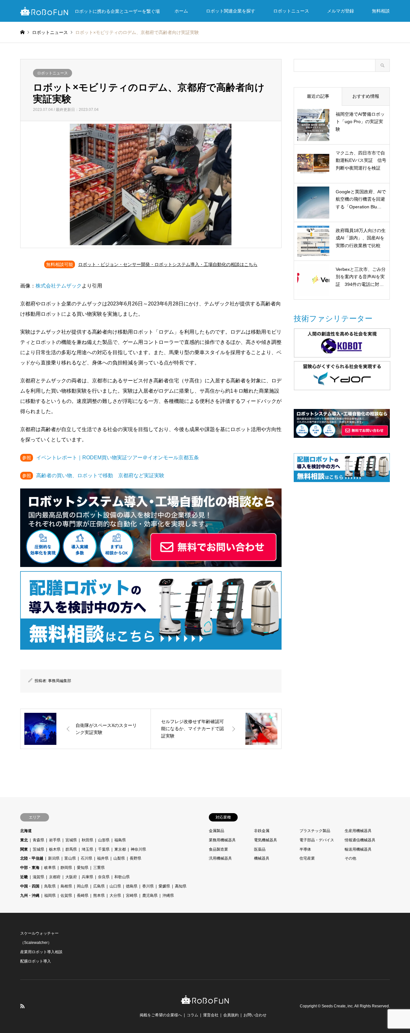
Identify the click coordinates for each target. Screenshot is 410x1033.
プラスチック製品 (314, 831)
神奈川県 (138, 849)
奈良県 (104, 877)
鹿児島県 (150, 895)
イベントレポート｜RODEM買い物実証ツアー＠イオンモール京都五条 (117, 457)
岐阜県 (50, 867)
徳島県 (131, 886)
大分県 (115, 895)
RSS (22, 1006)
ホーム (181, 10)
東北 (24, 840)
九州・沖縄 (29, 895)
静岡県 (66, 867)
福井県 (103, 858)
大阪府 (71, 877)
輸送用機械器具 (358, 849)
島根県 (66, 886)
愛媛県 (164, 886)
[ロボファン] (205, 1000)
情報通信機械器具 (360, 840)
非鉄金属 (261, 831)
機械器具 (261, 858)
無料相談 (381, 10)
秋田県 (87, 840)
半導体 (305, 849)
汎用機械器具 (220, 858)
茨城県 (38, 849)
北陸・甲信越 (31, 858)
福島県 (120, 840)
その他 (350, 858)
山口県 (115, 886)
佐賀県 (66, 895)
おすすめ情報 (365, 96)
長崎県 (82, 895)
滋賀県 (38, 877)
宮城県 (71, 840)
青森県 (38, 840)
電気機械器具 (265, 840)
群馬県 (71, 849)
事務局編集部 (59, 681)
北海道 (26, 831)
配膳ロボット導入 (35, 961)
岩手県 (55, 840)
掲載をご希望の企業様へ (161, 1015)
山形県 (104, 840)
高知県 (180, 886)
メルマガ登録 (340, 10)
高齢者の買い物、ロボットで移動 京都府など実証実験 (100, 475)
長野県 (135, 858)
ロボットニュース (291, 10)
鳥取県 (50, 886)
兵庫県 (87, 877)
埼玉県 (87, 849)
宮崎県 (131, 895)
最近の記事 (318, 96)
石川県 (86, 858)
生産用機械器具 (358, 831)
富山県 (70, 858)
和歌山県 (122, 877)
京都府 (55, 877)
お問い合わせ (254, 1015)
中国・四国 (29, 886)
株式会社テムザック (59, 285)
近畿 (24, 877)
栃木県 (55, 849)
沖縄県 (168, 895)
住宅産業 (307, 858)
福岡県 (50, 895)
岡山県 (82, 886)
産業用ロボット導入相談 (41, 952)
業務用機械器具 (222, 840)
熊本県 (99, 895)
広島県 (99, 886)
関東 (24, 849)
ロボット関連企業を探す (230, 10)
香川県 (148, 886)
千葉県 (104, 849)
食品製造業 (218, 849)
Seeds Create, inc (337, 1006)
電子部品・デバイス (316, 840)
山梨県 (119, 858)
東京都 (120, 849)
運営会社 (210, 1015)
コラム (192, 1015)
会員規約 (231, 1015)
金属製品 (216, 831)
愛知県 (82, 867)
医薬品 (260, 849)
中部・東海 (29, 867)
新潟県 (54, 858)
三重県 (99, 867)
